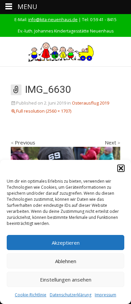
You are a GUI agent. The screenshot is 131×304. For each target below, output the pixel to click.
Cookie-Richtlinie (30, 295)
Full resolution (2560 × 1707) (43, 111)
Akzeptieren (66, 242)
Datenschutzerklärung (70, 295)
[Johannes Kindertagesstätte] (65, 51)
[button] (121, 168)
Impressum (105, 295)
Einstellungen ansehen (65, 279)
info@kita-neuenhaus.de (53, 19)
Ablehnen (65, 261)
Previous (23, 142)
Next (112, 142)
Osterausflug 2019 (90, 103)
